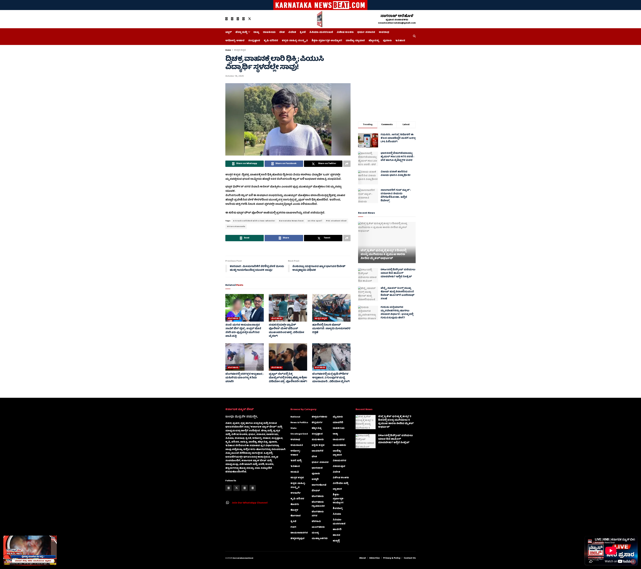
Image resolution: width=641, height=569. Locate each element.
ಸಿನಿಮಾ (337, 514)
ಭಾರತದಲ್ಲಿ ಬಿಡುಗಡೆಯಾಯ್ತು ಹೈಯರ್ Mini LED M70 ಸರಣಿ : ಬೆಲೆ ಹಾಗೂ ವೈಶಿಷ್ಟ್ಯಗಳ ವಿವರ (397, 157)
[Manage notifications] (633, 561)
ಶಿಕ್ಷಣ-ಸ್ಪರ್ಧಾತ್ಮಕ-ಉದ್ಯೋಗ (326, 41)
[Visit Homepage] (319, 19)
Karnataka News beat (291, 221)
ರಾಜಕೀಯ (269, 32)
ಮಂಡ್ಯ (315, 533)
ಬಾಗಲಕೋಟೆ (319, 485)
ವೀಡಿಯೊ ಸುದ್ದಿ (340, 483)
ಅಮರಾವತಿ (296, 445)
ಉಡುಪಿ (294, 472)
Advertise (374, 558)
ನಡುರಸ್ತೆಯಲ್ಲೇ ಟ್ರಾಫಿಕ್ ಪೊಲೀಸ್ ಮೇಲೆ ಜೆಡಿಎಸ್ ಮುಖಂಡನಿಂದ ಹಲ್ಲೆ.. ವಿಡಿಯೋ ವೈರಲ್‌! (286, 331)
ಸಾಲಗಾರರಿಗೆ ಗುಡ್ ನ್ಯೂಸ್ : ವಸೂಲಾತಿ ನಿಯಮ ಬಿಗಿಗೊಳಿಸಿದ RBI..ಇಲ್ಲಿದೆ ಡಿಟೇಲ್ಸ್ (396, 195)
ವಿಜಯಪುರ (339, 466)
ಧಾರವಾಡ (317, 468)
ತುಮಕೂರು (318, 440)
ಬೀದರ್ (316, 491)
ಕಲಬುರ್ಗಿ (295, 493)
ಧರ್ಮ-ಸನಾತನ (366, 32)
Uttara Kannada (236, 226)
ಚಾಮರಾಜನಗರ (299, 533)
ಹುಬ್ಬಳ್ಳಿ (336, 541)
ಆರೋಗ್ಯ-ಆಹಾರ (235, 41)
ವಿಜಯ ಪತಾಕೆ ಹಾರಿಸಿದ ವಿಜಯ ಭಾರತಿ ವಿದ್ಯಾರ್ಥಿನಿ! (395, 174)
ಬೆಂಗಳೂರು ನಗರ (318, 514)
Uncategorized (299, 434)
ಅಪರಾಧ (384, 32)
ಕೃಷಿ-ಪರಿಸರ (271, 41)
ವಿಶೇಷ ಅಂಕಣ (345, 32)
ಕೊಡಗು (294, 505)
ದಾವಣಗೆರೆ (317, 451)
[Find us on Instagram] (243, 19)
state (293, 428)
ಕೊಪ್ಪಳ (294, 510)
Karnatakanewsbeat (243, 558)
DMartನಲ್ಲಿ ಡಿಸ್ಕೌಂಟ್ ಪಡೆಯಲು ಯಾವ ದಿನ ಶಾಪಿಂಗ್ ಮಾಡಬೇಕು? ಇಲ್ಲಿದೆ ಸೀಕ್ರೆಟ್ (398, 273)
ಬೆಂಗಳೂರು (233, 318)
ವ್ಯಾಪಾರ (337, 489)
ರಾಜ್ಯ (256, 32)
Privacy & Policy (391, 558)
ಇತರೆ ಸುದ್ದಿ (295, 461)
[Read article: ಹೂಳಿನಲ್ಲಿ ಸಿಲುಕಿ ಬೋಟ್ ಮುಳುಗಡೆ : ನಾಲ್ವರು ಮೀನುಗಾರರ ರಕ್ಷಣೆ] (331, 307)
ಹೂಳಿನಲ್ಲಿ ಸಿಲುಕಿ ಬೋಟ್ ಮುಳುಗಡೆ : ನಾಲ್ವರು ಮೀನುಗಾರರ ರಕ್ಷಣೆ (331, 329)
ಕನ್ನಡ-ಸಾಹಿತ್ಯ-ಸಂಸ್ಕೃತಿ (295, 41)
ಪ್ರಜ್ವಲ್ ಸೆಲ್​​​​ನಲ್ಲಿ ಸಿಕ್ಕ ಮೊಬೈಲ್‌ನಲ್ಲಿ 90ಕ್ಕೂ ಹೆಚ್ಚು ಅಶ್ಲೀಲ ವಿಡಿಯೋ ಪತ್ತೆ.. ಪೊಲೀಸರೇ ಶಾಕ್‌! (288, 378)
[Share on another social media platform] (347, 164)
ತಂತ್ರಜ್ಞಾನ (254, 41)
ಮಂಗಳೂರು (318, 527)
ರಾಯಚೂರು (339, 445)
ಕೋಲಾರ (295, 516)
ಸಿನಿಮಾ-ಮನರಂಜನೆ (321, 32)
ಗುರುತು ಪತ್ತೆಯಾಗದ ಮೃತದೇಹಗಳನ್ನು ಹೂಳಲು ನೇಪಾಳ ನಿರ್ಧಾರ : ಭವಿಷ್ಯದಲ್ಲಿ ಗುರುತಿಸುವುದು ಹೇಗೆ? (397, 312)
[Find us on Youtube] (226, 19)
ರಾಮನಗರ (339, 440)
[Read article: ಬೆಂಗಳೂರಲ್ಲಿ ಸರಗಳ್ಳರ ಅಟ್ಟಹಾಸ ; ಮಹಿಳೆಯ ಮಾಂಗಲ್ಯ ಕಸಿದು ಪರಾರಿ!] (244, 357)
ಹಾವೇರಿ (337, 530)
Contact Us (410, 558)
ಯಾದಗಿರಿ (338, 423)
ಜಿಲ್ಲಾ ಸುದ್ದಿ (241, 32)
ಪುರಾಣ (387, 41)
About (362, 558)
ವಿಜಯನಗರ (339, 461)
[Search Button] (414, 36)
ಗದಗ (293, 527)
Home (228, 50)
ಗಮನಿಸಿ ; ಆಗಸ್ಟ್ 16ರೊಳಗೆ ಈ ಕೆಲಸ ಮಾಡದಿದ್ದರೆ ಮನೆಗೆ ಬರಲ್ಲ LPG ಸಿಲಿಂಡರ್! (398, 138)
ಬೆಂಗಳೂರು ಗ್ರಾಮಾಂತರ (318, 504)
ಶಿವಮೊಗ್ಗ (338, 509)
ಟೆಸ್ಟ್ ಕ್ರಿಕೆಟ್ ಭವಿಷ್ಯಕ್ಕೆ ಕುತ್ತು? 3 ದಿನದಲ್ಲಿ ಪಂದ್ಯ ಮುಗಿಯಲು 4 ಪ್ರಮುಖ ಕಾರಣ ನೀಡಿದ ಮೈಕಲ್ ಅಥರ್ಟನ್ (383, 254)
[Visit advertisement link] (320, 5)
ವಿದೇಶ (292, 32)
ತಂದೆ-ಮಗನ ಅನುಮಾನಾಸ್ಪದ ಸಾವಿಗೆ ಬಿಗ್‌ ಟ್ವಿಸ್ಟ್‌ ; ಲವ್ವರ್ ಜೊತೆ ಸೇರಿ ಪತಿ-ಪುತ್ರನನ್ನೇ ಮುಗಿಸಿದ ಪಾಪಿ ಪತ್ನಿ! (243, 331)
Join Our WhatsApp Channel (250, 503)
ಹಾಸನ (336, 535)
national (295, 417)
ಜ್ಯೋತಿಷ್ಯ (374, 41)
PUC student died (336, 221)
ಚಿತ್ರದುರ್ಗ (317, 423)
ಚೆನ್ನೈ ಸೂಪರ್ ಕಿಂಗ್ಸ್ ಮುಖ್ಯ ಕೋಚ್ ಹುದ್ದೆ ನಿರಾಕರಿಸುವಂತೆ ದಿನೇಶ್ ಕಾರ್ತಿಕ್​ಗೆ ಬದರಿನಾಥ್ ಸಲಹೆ (397, 293)
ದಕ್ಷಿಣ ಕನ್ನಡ (318, 445)
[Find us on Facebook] (232, 19)
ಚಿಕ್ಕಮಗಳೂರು (319, 417)
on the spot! (315, 221)
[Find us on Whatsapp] (238, 19)
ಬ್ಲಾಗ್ (228, 32)
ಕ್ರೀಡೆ (303, 32)
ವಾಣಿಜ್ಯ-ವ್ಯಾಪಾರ (355, 41)
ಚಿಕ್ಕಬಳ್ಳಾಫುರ (297, 539)
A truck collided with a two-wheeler (254, 221)
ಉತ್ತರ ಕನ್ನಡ (240, 50)
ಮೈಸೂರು (338, 417)
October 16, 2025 (234, 76)
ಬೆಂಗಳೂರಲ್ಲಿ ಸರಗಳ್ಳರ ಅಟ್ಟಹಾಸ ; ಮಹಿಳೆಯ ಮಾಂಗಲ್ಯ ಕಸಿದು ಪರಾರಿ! (244, 378)
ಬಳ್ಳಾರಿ (315, 479)
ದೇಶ (282, 32)
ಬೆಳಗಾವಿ (316, 522)
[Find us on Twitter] (249, 19)
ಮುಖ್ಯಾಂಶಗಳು (320, 539)
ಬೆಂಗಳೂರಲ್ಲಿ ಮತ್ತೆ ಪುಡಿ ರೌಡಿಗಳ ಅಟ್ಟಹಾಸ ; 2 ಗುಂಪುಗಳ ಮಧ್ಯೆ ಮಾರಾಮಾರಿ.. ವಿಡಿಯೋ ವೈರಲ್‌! (331, 378)
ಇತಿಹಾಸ (400, 41)
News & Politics (299, 423)
